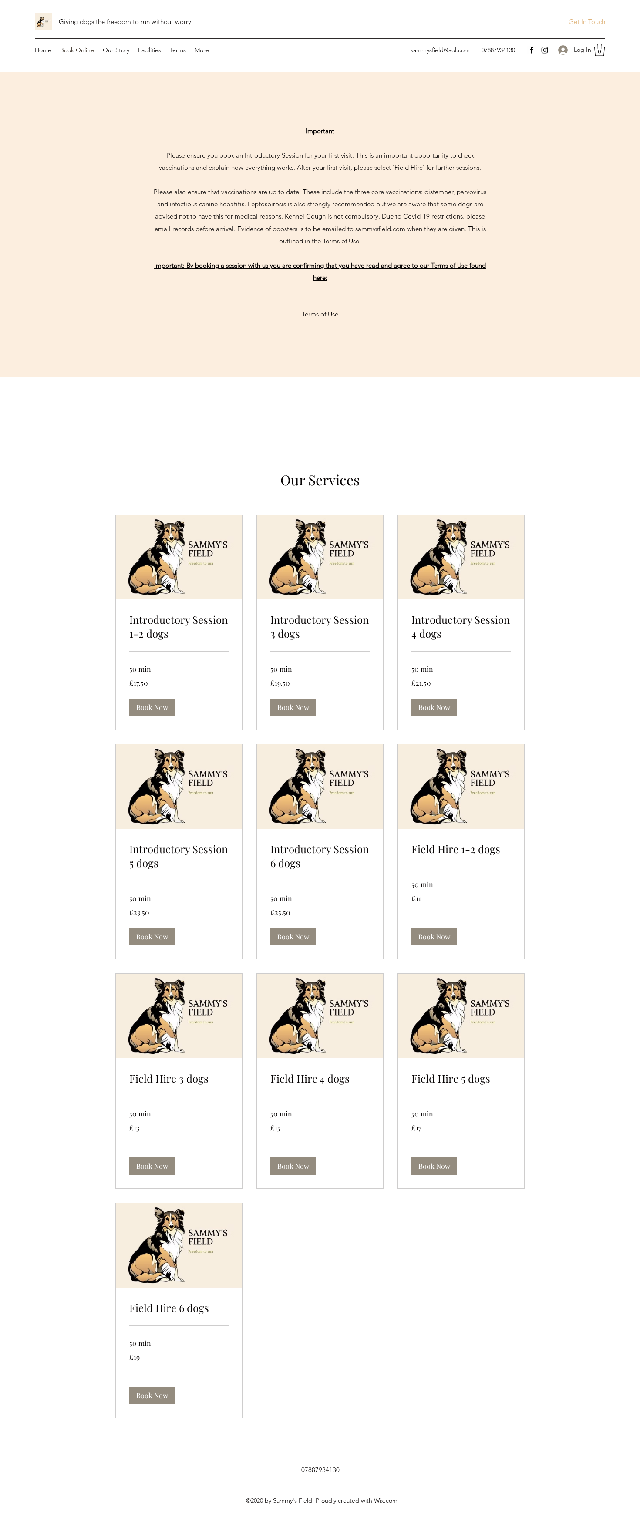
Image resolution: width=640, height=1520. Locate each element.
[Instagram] (544, 50)
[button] (599, 50)
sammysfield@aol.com (440, 50)
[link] (179, 627)
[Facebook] (531, 50)
